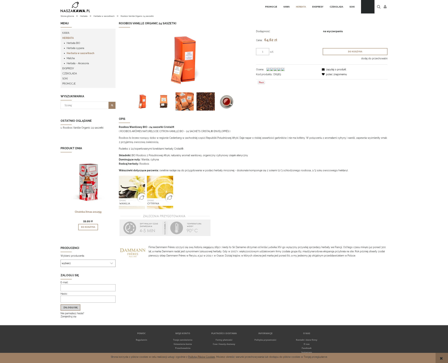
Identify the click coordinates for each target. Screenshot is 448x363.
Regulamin (141, 339)
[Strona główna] (75, 6)
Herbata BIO (73, 43)
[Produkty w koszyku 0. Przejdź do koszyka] (367, 6)
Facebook (307, 348)
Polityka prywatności (265, 339)
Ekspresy (68, 68)
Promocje (69, 83)
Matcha (71, 58)
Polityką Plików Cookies (201, 356)
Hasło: (64, 293)
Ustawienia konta (183, 344)
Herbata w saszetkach (80, 53)
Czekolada (69, 73)
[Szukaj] (111, 105)
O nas (307, 344)
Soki (65, 78)
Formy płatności (224, 339)
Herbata (68, 38)
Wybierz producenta (72, 255)
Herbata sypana (75, 48)
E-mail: (64, 282)
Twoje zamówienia (182, 339)
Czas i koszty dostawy (224, 344)
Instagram (306, 352)
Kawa (65, 32)
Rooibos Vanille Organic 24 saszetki (83, 127)
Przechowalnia (182, 348)
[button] (334, 69)
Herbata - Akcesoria (78, 63)
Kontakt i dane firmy (306, 339)
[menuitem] (271, 7)
